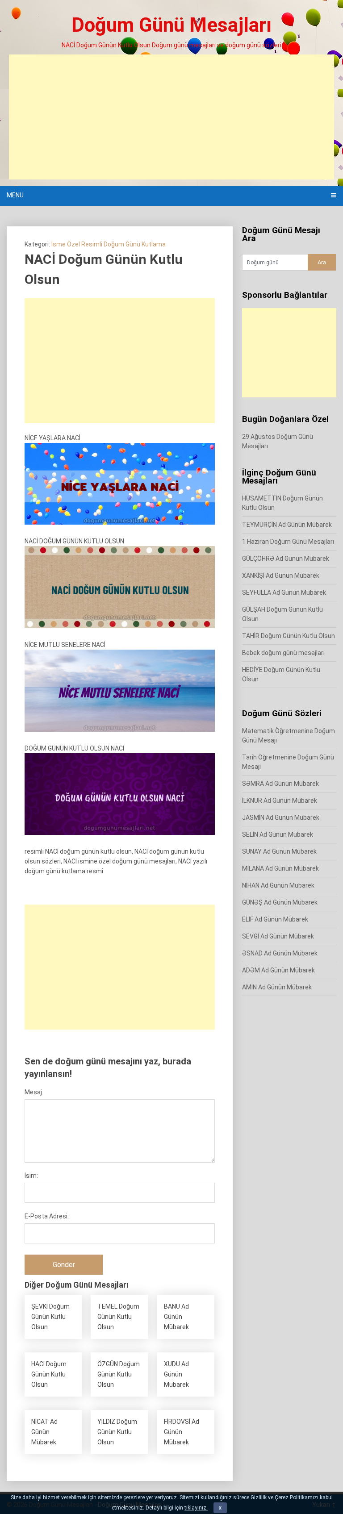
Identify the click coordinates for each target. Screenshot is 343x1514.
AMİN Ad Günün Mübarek (277, 987)
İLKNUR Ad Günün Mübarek (279, 800)
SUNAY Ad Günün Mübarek (279, 851)
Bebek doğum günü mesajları (283, 652)
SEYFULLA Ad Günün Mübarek (284, 592)
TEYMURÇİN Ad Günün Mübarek (287, 524)
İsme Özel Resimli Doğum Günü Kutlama (108, 244)
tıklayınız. (196, 1508)
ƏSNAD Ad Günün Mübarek (280, 953)
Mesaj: (34, 1092)
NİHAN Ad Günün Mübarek (278, 885)
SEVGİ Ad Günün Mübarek (278, 936)
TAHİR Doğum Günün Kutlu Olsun (288, 635)
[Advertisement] (171, 116)
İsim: (31, 1175)
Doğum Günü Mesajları (171, 25)
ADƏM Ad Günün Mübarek (278, 970)
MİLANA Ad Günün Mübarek (280, 868)
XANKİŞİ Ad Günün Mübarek (280, 575)
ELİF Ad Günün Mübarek (275, 919)
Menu (15, 195)
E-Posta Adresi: (47, 1216)
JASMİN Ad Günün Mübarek (280, 817)
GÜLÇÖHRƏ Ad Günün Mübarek (285, 558)
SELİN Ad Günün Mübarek (277, 834)
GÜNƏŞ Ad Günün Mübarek (280, 902)
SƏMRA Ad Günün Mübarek (280, 783)
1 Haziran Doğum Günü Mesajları (288, 541)
